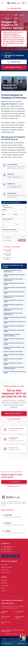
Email (3, 214)
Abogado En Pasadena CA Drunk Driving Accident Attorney (13, 279)
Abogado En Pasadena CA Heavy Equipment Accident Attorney (14, 296)
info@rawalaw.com (7, 551)
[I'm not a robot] (3, 237)
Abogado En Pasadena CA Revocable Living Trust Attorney (14, 348)
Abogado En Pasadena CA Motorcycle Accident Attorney (15, 318)
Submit (23, 240)
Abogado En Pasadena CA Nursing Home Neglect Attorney (13, 309)
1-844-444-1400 (15, 8)
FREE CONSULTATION (13, 67)
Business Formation (6, 572)
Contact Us (3, 590)
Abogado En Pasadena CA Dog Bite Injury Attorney (13, 305)
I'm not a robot (7, 237)
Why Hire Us (4, 580)
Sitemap (3, 588)
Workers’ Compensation (6, 567)
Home (2, 15)
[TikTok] (18, 556)
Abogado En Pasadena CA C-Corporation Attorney (13, 359)
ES (24, 3)
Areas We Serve (8, 15)
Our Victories (4, 583)
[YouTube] (14, 556)
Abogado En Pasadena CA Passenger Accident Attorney (14, 322)
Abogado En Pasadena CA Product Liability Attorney (14, 331)
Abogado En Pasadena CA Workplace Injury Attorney (14, 339)
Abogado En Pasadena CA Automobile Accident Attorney (13, 271)
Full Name (4, 209)
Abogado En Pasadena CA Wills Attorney (13, 351)
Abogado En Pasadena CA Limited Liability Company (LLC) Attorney (14, 368)
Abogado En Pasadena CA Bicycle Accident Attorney (14, 284)
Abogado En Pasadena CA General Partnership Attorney (15, 372)
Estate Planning (5, 569)
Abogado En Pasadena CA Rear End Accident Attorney (14, 275)
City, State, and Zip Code (7, 219)
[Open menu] (2, 3)
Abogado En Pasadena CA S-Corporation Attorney (13, 363)
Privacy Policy (8, 240)
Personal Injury (4, 564)
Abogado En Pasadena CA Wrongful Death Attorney (13, 326)
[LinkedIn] (10, 556)
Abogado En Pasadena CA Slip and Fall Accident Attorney (13, 314)
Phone (15, 214)
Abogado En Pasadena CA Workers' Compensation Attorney (12, 335)
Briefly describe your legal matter (9, 229)
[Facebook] (2, 556)
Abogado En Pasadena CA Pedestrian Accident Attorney (15, 288)
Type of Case (5, 205)
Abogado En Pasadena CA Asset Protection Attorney (14, 355)
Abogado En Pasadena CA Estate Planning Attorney (14, 343)
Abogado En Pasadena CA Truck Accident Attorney (13, 301)
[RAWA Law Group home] (14, 3)
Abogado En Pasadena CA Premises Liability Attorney (14, 292)
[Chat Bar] (14, 643)
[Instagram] (6, 556)
